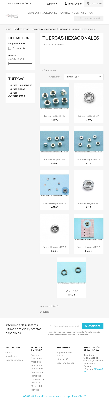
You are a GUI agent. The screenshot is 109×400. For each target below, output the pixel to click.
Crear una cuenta (65, 363)
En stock (18, 48)
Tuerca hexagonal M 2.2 (54, 203)
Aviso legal (36, 361)
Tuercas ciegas (16, 89)
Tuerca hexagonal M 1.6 (54, 247)
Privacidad (36, 375)
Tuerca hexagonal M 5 (54, 116)
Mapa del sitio (37, 386)
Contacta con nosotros (76, 12)
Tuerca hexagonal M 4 (88, 116)
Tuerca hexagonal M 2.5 (88, 159)
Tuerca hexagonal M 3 (54, 159)
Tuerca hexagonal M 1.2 (88, 247)
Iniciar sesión (63, 359)
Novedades (11, 356)
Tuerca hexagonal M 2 (88, 203)
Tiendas (35, 389)
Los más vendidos (14, 360)
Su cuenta (63, 347)
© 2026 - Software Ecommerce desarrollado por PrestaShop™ (54, 396)
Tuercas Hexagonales (20, 85)
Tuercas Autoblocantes (16, 94)
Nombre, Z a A (84, 76)
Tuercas (16, 78)
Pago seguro (37, 372)
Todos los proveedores (41, 12)
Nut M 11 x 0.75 (71, 290)
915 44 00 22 (24, 3)
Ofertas (9, 352)
